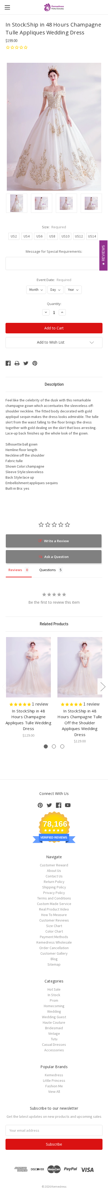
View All (54, 1091)
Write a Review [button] (56, 541)
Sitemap (54, 964)
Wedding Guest (54, 1017)
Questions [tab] (47, 569)
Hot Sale (54, 989)
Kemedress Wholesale (54, 942)
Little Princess (54, 1080)
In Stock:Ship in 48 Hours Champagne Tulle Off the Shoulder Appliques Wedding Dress (79, 722)
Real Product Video (54, 909)
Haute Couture (54, 1022)
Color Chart (54, 931)
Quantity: (54, 303)
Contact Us (54, 876)
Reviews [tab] (15, 569)
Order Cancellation (54, 947)
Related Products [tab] (54, 623)
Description (54, 384)
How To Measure (54, 914)
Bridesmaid (54, 1028)
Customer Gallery (54, 953)
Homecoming (54, 1006)
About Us (54, 870)
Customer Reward (54, 865)
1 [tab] (46, 746)
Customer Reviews (54, 920)
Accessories (54, 1050)
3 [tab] (62, 746)
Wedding (54, 1011)
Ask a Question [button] (56, 556)
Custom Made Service (54, 903)
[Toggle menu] (7, 7)
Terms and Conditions (54, 898)
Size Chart (54, 925)
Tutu (54, 1039)
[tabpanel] (28, 687)
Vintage (54, 1033)
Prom (54, 1000)
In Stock (54, 994)
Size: (54, 227)
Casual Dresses (54, 1044)
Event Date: (54, 279)
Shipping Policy (54, 887)
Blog (54, 958)
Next (103, 687)
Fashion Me (54, 1086)
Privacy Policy (54, 892)
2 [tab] (54, 746)
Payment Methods (54, 936)
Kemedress (54, 1075)
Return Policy (54, 881)
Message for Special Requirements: (54, 251)
